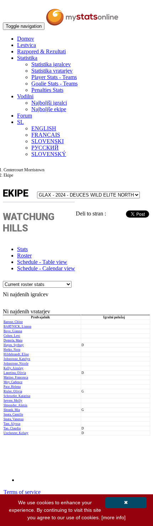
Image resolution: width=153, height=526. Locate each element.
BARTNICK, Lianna (17, 326)
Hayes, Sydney (14, 345)
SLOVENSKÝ (48, 154)
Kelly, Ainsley (13, 368)
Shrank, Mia (12, 410)
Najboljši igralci (49, 103)
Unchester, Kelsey (16, 433)
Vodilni (25, 96)
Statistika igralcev (51, 64)
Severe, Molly (13, 400)
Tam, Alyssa (12, 424)
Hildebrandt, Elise (16, 354)
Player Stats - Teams (54, 77)
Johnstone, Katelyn (17, 359)
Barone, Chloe (13, 322)
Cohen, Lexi (12, 336)
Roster (24, 255)
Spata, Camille (13, 414)
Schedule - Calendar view (46, 268)
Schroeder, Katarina (17, 396)
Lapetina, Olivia (15, 373)
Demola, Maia (13, 340)
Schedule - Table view (42, 262)
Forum (24, 116)
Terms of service (22, 492)
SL (20, 122)
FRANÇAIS (45, 135)
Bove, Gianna (13, 331)
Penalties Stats (47, 90)
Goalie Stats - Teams (54, 83)
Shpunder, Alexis (15, 405)
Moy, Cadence (13, 382)
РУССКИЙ (45, 148)
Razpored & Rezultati (41, 51)
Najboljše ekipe (48, 109)
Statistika (27, 58)
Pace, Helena (12, 387)
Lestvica (26, 45)
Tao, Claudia (12, 428)
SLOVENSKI (47, 141)
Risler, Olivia (13, 391)
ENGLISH (43, 128)
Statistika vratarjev (52, 71)
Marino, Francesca (16, 377)
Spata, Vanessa (13, 419)
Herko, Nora (12, 349)
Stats (22, 249)
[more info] (113, 517)
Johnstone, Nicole (16, 363)
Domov (25, 39)
